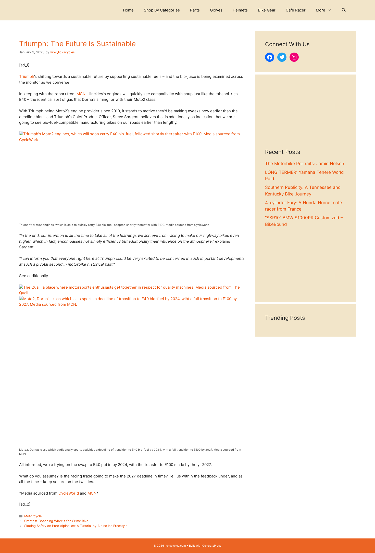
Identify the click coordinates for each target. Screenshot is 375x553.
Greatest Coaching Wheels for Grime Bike (56, 521)
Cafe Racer (296, 10)
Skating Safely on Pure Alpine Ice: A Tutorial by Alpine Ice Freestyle (75, 526)
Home (128, 10)
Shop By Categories (162, 10)
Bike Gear (267, 10)
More (320, 10)
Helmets (240, 10)
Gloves (216, 10)
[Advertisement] (305, 117)
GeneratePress (211, 545)
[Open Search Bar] (344, 10)
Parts (195, 10)
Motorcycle (33, 516)
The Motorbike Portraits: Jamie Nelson (304, 163)
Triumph (26, 76)
